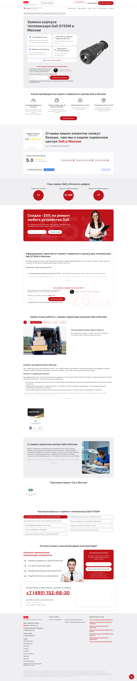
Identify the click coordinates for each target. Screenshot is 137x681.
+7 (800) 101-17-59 (28, 630)
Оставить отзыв (49, 169)
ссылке (33, 665)
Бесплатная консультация (59, 77)
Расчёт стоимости (102, 8)
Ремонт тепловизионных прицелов (75, 622)
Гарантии (111, 8)
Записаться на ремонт (56, 299)
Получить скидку (55, 232)
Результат (63, 322)
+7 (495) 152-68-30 (79, 1)
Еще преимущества (68, 118)
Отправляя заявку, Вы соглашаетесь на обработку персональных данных (45, 236)
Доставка (26, 646)
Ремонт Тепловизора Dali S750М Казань (101, 641)
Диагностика (47, 322)
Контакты (26, 651)
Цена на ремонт (82, 8)
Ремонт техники (48, 3)
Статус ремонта (92, 3)
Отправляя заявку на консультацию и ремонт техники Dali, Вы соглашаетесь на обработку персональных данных (98, 575)
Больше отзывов (106, 169)
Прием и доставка (36, 322)
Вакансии (26, 656)
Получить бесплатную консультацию (98, 569)
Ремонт (55, 322)
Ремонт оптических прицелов (73, 619)
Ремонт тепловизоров (55, 619)
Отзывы (89, 8)
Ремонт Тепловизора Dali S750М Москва (101, 619)
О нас (94, 8)
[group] (30, 491)
